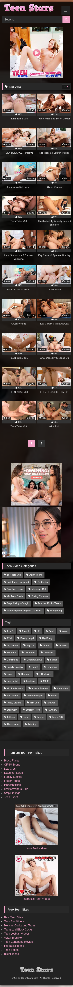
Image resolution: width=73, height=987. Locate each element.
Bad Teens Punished (18, 582)
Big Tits (30, 645)
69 (39, 631)
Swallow (52, 709)
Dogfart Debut (34, 659)
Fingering (52, 667)
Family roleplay (15, 667)
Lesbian (30, 681)
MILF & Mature (15, 688)
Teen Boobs (11, 949)
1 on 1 (10, 631)
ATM (9, 638)
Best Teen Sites (13, 917)
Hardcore (26, 674)
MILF (46, 681)
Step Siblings (12, 793)
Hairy (9, 674)
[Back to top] (62, 977)
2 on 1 (25, 631)
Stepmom (12, 709)
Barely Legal (27, 638)
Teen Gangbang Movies (18, 941)
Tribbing (32, 724)
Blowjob (63, 645)
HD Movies (45, 674)
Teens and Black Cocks (18, 929)
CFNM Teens (12, 764)
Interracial (12, 681)
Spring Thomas (39, 596)
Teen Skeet (11, 797)
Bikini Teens (11, 953)
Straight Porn (33, 709)
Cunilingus (12, 659)
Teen (26, 717)
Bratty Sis (43, 582)
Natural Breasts (40, 688)
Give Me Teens (15, 589)
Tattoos (11, 717)
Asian (65, 631)
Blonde (46, 645)
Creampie (30, 652)
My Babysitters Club (16, 789)
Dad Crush (10, 768)
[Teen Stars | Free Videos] (30, 8)
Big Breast (12, 645)
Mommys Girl (39, 589)
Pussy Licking (14, 702)
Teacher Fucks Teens (49, 603)
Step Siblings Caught (18, 603)
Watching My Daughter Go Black (24, 610)
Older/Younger (35, 695)
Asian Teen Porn (14, 937)
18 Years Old (14, 574)
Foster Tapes (12, 780)
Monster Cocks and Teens (19, 925)
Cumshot (48, 652)
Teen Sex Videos (14, 921)
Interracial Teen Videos (36, 898)
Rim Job (34, 702)
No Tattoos (12, 695)
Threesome (13, 724)
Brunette (11, 652)
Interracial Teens (14, 945)
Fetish (35, 667)
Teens (40, 717)
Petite (54, 695)
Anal (51, 631)
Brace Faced (12, 760)
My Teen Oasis (15, 596)
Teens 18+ (57, 717)
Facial (53, 659)
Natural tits (62, 688)
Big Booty (47, 638)
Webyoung (56, 610)
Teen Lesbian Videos (17, 933)
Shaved (51, 702)
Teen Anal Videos (36, 848)
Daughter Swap (13, 772)
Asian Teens (35, 574)
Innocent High (12, 784)
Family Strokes (13, 776)
